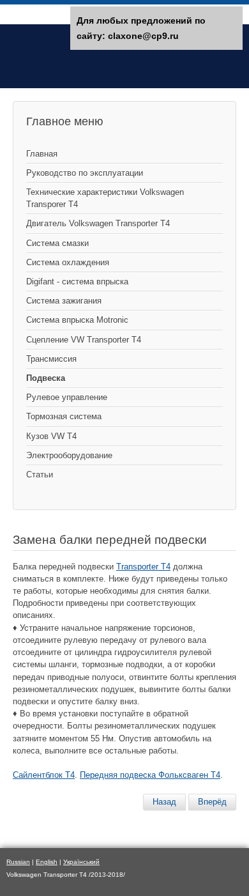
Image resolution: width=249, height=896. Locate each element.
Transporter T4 (143, 566)
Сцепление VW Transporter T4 (83, 339)
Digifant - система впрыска (77, 281)
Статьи (39, 474)
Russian (18, 861)
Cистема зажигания (64, 300)
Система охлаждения (67, 262)
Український (81, 861)
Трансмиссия (51, 359)
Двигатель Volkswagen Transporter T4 (98, 223)
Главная (41, 153)
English (46, 861)
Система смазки (57, 243)
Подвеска (45, 378)
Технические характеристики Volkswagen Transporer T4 (105, 198)
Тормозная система (64, 416)
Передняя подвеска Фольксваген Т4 (150, 775)
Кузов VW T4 (51, 436)
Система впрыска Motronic (77, 320)
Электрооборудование (69, 455)
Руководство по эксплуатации (84, 173)
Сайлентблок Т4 (44, 775)
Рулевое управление (66, 397)
